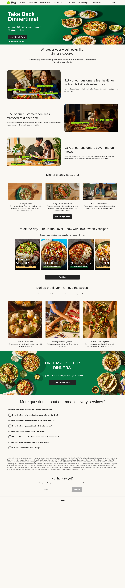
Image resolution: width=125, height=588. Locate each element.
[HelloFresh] (11, 2)
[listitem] (25, 196)
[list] (62, 254)
